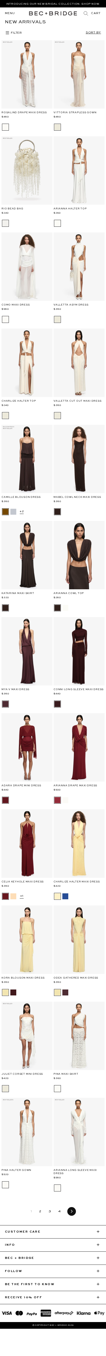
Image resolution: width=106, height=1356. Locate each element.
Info (10, 1244)
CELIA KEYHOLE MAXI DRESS (22, 881)
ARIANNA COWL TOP (68, 593)
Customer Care (22, 1231)
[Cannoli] (5, 1089)
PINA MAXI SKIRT (65, 1074)
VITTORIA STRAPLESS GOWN (74, 112)
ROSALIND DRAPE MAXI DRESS (24, 112)
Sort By (93, 32)
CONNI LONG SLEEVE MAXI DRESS (78, 689)
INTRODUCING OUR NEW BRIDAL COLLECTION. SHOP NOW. (53, 4)
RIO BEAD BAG (12, 208)
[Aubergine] (5, 704)
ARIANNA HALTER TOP (70, 208)
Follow (13, 1271)
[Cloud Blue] (13, 512)
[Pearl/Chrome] (5, 223)
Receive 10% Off (23, 1297)
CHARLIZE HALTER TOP (18, 401)
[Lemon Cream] (57, 896)
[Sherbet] (13, 896)
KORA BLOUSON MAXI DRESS (22, 978)
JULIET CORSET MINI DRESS (22, 1074)
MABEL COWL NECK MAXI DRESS (77, 497)
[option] (53, 3)
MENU (10, 13)
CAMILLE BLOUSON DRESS (21, 497)
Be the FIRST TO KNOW (29, 1284)
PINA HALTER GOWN (16, 1170)
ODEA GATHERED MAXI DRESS (75, 978)
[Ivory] (5, 127)
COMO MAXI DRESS (15, 305)
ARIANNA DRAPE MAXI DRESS (75, 785)
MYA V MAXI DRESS (15, 689)
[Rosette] (5, 800)
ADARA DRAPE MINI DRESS (21, 785)
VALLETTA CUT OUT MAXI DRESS (77, 401)
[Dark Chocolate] (5, 512)
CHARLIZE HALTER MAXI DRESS (76, 881)
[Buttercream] (57, 127)
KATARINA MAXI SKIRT (17, 593)
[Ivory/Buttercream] (57, 319)
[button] (95, 13)
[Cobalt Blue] (65, 896)
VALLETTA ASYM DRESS (70, 305)
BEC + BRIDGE (19, 1258)
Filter (16, 32)
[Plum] (57, 704)
